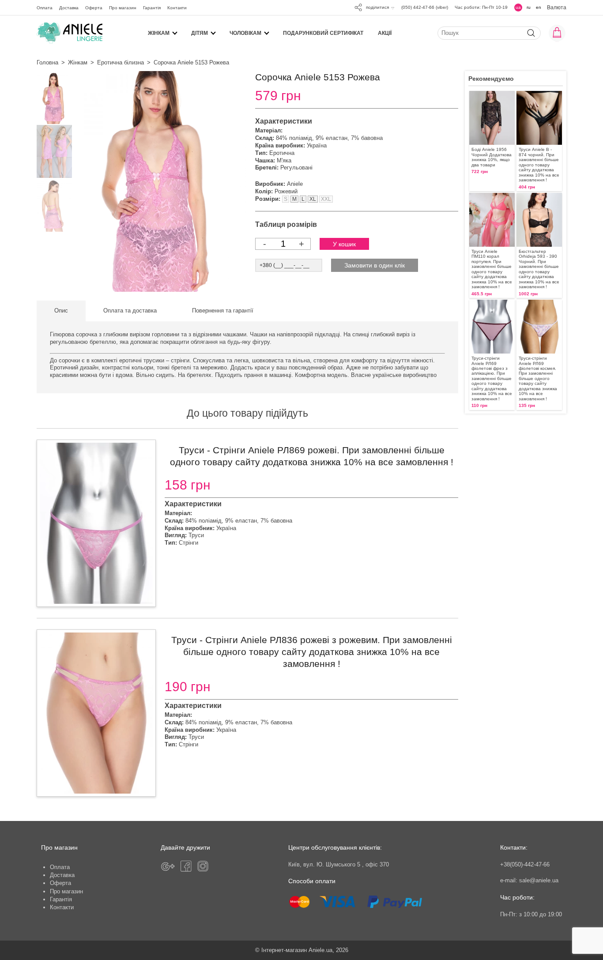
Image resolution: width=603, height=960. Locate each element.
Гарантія (152, 7)
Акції (385, 33)
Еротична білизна (120, 62)
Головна (47, 62)
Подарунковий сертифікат (323, 33)
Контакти (177, 7)
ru (529, 7)
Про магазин (122, 7)
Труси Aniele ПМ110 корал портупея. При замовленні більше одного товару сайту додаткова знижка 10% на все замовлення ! (491, 269)
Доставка (69, 7)
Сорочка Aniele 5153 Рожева (191, 62)
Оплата (45, 7)
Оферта (93, 7)
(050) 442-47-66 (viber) (424, 7)
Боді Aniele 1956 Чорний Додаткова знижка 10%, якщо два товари (491, 157)
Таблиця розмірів (286, 224)
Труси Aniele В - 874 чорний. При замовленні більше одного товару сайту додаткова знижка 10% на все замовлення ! (539, 164)
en (538, 7)
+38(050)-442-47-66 (525, 864)
